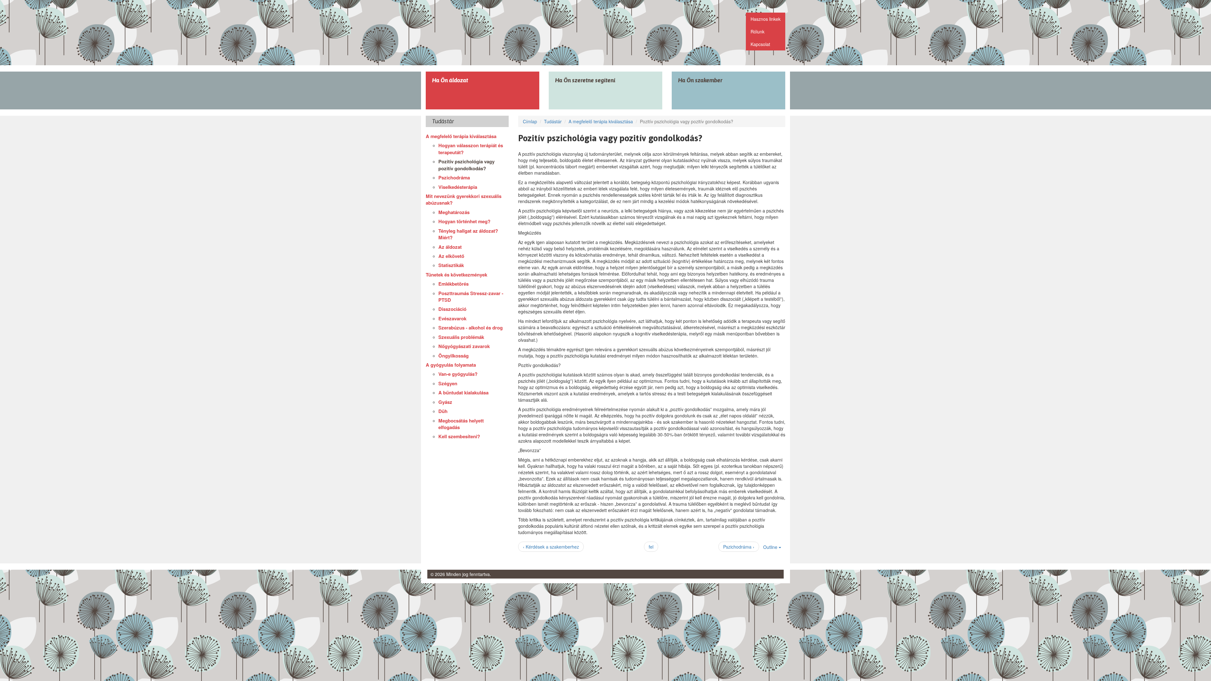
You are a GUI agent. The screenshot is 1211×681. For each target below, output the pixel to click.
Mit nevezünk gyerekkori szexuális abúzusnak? (463, 199)
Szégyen (447, 383)
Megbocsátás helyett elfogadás (461, 424)
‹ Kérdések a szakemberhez (551, 547)
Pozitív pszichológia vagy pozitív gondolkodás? (466, 165)
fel (651, 547)
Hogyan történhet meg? (464, 221)
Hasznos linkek (766, 19)
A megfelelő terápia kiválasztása (461, 136)
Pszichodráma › (738, 547)
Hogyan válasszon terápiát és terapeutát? (470, 148)
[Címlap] (477, 33)
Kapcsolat (760, 44)
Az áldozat (450, 246)
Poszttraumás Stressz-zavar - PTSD (470, 296)
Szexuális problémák (461, 337)
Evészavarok (452, 318)
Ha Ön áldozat (450, 80)
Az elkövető (451, 256)
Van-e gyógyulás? (457, 373)
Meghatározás (454, 212)
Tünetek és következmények (456, 274)
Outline (771, 547)
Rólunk (757, 31)
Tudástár (553, 121)
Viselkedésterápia (457, 186)
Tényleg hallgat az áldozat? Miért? (468, 234)
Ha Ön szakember (700, 80)
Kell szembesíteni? (459, 436)
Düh (443, 411)
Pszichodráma (454, 177)
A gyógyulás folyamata (451, 364)
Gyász (445, 402)
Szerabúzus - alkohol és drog (470, 327)
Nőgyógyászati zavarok (464, 346)
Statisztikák (451, 265)
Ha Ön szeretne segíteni (585, 80)
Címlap (530, 121)
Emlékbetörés (453, 283)
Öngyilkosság (453, 355)
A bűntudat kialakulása (463, 392)
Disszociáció (452, 309)
